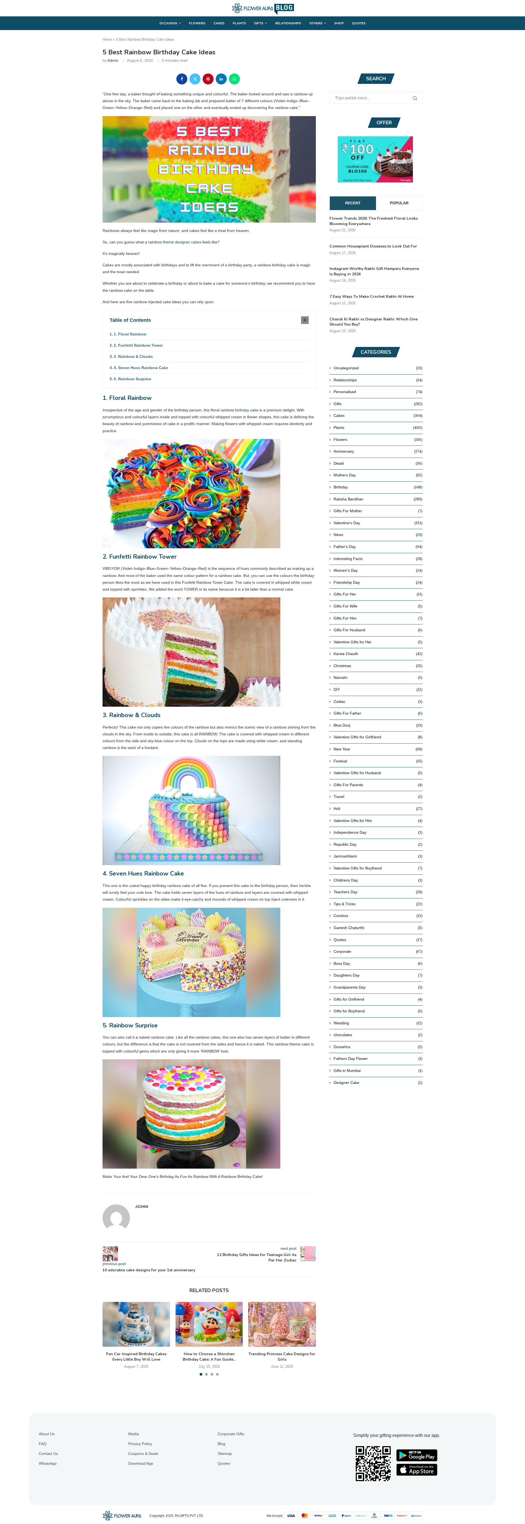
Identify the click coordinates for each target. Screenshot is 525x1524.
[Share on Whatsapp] (234, 78)
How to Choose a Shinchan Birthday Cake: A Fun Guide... (209, 1356)
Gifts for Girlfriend (378, 999)
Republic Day (378, 844)
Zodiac (378, 701)
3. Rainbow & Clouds (133, 356)
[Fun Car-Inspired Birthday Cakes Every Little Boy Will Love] (136, 1324)
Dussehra (378, 1046)
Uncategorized (378, 367)
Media (133, 1434)
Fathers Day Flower (378, 1058)
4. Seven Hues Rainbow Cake (141, 367)
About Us (47, 1434)
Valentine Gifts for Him (378, 820)
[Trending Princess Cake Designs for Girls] (282, 1324)
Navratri (378, 677)
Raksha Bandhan (378, 499)
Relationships (288, 23)
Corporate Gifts (231, 1434)
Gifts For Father (378, 713)
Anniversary (378, 451)
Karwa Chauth (378, 653)
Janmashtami (378, 856)
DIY (378, 689)
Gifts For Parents (378, 784)
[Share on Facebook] (181, 78)
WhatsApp (48, 1463)
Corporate (378, 951)
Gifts (258, 23)
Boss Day (378, 963)
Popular (399, 203)
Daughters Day (378, 975)
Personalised (378, 391)
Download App (140, 1463)
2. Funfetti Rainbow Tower (138, 345)
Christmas (378, 665)
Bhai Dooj (378, 725)
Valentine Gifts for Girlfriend (378, 737)
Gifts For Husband (378, 629)
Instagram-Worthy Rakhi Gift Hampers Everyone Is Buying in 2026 (374, 271)
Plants (239, 23)
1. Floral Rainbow (130, 334)
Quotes (359, 23)
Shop (339, 23)
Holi (378, 808)
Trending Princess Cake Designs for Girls (282, 1356)
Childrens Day (378, 880)
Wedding (378, 1023)
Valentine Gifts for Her (378, 641)
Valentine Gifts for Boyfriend (378, 868)
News (378, 534)
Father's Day (378, 546)
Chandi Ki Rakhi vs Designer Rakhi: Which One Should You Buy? (373, 322)
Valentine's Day (378, 522)
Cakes (219, 23)
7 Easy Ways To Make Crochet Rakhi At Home (371, 296)
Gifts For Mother (378, 510)
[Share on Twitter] (194, 78)
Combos (378, 915)
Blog (221, 1444)
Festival (378, 761)
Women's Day (378, 570)
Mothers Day (378, 475)
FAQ (42, 1444)
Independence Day (378, 832)
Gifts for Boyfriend (378, 1011)
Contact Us (48, 1453)
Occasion (168, 23)
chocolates (378, 1034)
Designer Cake (378, 1082)
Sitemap (225, 1453)
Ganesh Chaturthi (378, 927)
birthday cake (246, 410)
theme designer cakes (182, 242)
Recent (353, 203)
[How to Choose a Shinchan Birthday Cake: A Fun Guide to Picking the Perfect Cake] (209, 1324)
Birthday (378, 487)
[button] (110, 1338)
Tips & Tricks (378, 903)
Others (315, 23)
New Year (378, 749)
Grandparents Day (378, 987)
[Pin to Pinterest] (208, 78)
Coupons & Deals (143, 1453)
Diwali (378, 463)
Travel (378, 796)
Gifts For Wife (378, 606)
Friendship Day (378, 582)
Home (107, 39)
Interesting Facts (378, 558)
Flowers (197, 23)
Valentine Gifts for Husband (378, 772)
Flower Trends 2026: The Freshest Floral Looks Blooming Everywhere (373, 221)
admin (112, 60)
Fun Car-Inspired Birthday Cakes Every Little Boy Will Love (136, 1356)
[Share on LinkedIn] (221, 78)
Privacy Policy (140, 1444)
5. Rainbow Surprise (132, 379)
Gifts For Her (378, 594)
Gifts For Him (378, 618)
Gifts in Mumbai (378, 1070)
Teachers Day (378, 891)
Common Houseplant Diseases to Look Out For (373, 246)
